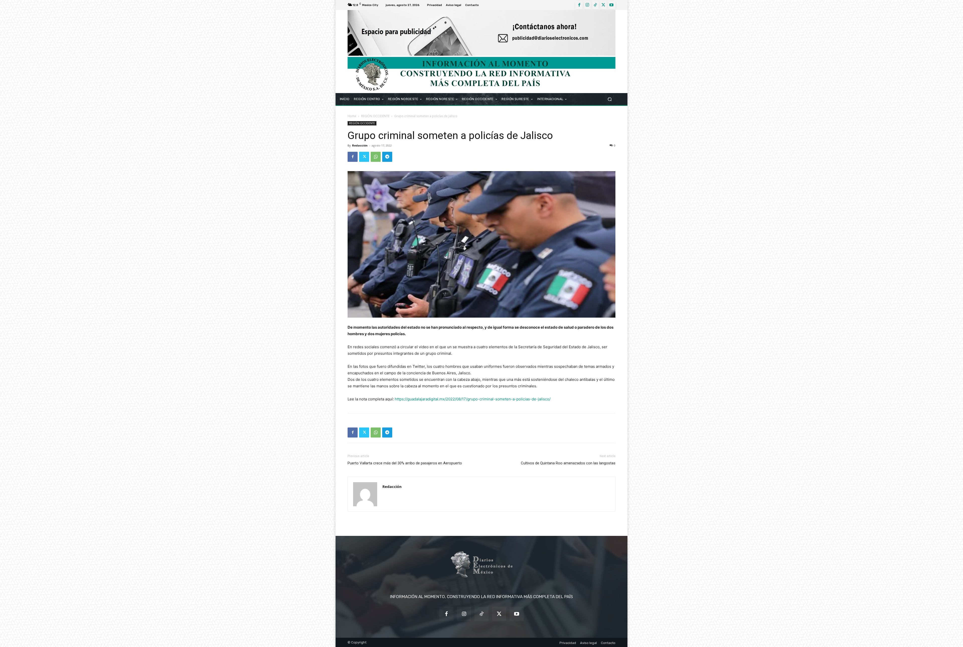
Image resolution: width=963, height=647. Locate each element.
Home (352, 116)
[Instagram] (587, 5)
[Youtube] (611, 5)
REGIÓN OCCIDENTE (375, 116)
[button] (609, 99)
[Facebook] (579, 5)
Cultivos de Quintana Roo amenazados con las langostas (568, 463)
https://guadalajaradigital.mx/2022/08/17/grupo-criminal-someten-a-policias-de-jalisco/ (472, 399)
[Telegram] (387, 157)
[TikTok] (595, 5)
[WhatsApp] (376, 157)
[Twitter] (603, 5)
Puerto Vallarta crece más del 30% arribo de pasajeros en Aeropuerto (405, 463)
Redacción (360, 145)
